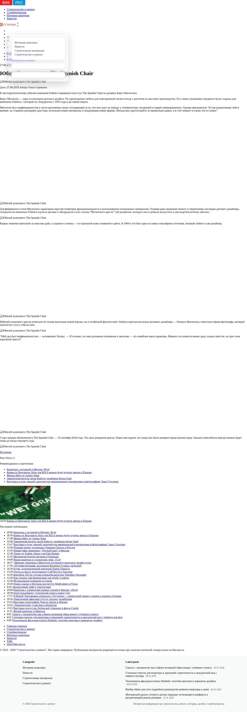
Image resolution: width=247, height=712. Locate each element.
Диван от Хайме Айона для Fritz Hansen (36, 553)
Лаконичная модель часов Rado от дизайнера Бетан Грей (39, 478)
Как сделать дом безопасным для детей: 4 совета (41, 577)
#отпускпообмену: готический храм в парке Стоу (41, 593)
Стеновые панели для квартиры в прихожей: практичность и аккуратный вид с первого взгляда (67, 617)
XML (10, 641)
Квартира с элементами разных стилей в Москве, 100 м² (45, 590)
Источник (5, 452)
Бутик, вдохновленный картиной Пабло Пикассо (41, 568)
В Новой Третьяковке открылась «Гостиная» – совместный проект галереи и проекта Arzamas (67, 596)
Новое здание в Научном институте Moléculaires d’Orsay (45, 583)
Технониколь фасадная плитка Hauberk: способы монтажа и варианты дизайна (57, 620)
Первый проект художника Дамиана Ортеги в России (44, 547)
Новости (12, 18)
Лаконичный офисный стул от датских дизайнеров (42, 599)
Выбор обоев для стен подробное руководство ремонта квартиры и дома (167, 689)
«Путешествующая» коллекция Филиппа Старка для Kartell (47, 565)
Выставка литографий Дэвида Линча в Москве (40, 602)
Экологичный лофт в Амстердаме (31, 587)
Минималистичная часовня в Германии (36, 556)
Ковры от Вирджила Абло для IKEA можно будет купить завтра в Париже (49, 472)
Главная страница (17, 626)
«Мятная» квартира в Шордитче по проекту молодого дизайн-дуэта (52, 562)
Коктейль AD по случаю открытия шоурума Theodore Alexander (49, 574)
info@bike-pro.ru (16, 644)
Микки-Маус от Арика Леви (23, 475)
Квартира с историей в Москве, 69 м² (28, 469)
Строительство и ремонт (21, 9)
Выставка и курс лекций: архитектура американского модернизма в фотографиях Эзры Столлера (62, 481)
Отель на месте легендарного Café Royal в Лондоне (43, 571)
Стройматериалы (16, 12)
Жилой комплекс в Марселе (29, 611)
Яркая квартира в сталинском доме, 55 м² (37, 559)
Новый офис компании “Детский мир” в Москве (41, 550)
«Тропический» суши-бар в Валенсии (35, 605)
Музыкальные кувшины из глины (32, 580)
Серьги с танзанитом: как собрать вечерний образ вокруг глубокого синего (55, 614)
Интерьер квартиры (18, 15)
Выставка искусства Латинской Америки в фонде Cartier (46, 608)
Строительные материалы (37, 678)
